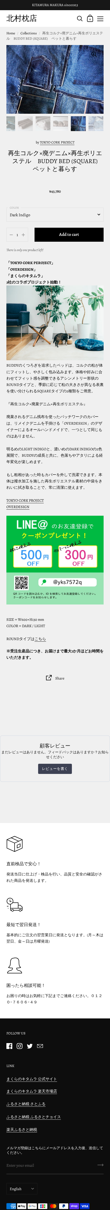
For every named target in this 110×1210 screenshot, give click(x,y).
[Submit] (100, 1166)
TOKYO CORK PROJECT (57, 142)
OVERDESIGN (17, 506)
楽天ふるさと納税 (21, 1129)
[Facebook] (9, 1046)
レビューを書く (55, 768)
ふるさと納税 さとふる (26, 1103)
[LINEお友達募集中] (55, 560)
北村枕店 (21, 18)
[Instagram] (19, 1046)
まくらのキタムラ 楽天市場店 (31, 1091)
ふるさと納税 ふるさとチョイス (33, 1116)
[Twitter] (30, 1046)
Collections (28, 33)
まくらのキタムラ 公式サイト (31, 1079)
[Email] (40, 1046)
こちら (40, 638)
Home (10, 33)
